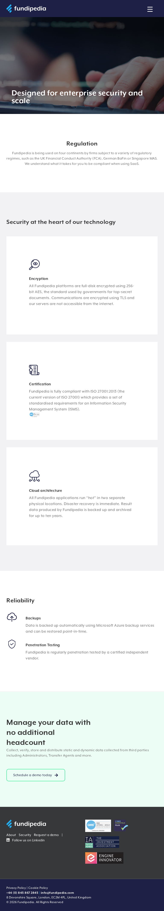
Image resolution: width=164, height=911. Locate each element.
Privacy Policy (16, 887)
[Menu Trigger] (150, 9)
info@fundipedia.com (57, 892)
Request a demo (46, 835)
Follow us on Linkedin (28, 840)
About (11, 835)
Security (25, 835)
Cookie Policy (38, 887)
